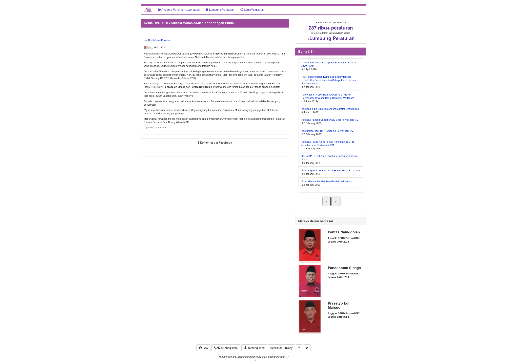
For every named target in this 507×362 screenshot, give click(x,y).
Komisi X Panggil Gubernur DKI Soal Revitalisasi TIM (329, 119)
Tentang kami (256, 348)
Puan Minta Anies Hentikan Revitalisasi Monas (326, 181)
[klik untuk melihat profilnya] (310, 244)
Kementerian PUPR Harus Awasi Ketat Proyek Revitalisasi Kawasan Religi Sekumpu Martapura (327, 96)
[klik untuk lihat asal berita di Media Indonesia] (148, 47)
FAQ (205, 348)
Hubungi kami (229, 348)
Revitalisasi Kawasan (159, 40)
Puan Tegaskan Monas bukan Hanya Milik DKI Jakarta (330, 170)
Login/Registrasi (253, 9)
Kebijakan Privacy (281, 348)
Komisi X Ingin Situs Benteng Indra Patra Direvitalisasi (330, 108)
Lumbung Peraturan (221, 9)
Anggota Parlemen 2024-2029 (180, 9)
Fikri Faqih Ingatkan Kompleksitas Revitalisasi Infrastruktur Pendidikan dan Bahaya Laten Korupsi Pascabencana (328, 80)
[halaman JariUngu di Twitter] (307, 347)
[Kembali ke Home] (148, 9)
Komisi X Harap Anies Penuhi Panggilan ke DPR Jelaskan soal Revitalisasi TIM (327, 143)
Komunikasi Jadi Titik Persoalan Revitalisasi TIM (327, 130)
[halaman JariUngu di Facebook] (299, 347)
